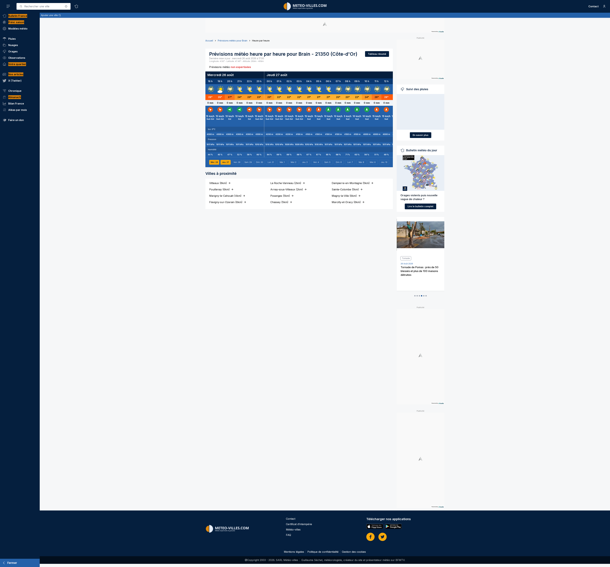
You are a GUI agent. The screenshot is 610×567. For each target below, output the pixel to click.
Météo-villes (293, 529)
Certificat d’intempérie (299, 524)
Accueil (209, 40)
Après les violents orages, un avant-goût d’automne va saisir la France (420, 276)
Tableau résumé (377, 54)
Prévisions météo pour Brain (232, 40)
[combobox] (44, 6)
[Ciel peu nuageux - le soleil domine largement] (220, 89)
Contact (593, 6)
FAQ (288, 535)
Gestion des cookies (354, 551)
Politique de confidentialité (323, 551)
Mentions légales (294, 551)
